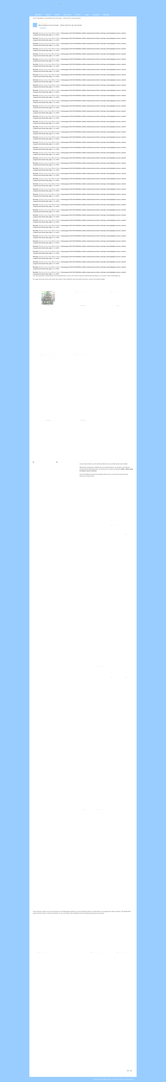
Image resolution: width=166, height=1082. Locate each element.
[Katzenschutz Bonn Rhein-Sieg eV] (59, 8)
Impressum (122, 1079)
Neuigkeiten (40, 18)
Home (34, 18)
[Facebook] (122, 7)
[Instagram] (125, 7)
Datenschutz (129, 1079)
